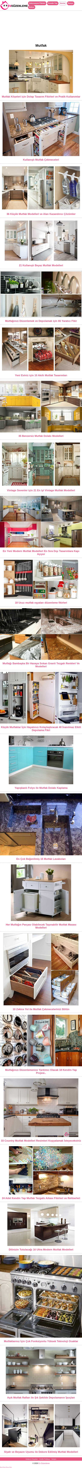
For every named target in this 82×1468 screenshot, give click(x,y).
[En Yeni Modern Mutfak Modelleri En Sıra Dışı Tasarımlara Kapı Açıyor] (41, 521)
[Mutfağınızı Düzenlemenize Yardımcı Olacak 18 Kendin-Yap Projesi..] (41, 1040)
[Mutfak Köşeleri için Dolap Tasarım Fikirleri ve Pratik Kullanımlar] (41, 71)
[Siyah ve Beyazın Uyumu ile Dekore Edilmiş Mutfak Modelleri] (41, 1425)
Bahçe (31, 7)
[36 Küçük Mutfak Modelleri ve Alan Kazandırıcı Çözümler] (41, 187)
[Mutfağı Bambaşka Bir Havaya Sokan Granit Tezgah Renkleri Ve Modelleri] (41, 634)
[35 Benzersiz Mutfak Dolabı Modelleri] (41, 406)
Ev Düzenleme (44, 1463)
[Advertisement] (41, 26)
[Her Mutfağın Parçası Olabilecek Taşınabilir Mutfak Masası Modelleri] (41, 892)
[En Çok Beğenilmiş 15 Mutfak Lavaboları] (41, 824)
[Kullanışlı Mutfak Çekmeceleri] (41, 129)
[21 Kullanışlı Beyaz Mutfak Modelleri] (41, 240)
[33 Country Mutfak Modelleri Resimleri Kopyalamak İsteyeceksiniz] (41, 1107)
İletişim (54, 1459)
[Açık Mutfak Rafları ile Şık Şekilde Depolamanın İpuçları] (41, 1370)
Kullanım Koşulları (32, 1459)
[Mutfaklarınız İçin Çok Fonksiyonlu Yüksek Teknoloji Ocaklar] (41, 1296)
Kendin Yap (52, 3)
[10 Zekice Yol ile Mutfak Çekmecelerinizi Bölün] (41, 969)
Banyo (70, 3)
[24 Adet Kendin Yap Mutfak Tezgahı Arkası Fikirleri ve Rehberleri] (41, 1170)
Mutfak (62, 3)
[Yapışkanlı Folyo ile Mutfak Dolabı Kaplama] (41, 760)
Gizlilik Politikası (44, 1459)
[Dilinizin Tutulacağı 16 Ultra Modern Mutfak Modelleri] (41, 1225)
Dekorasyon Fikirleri (37, 3)
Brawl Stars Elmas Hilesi (6, 1467)
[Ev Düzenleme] (14, 5)
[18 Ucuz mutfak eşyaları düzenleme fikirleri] (41, 579)
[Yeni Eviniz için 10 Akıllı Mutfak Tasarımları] (41, 349)
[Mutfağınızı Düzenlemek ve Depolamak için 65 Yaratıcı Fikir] (41, 294)
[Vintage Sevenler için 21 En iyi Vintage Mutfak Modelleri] (41, 464)
